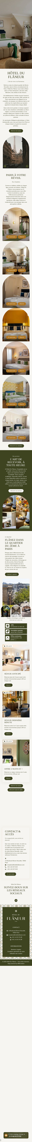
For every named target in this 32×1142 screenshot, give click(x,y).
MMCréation (21, 963)
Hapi (9, 963)
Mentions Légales (16, 949)
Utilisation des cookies (16, 953)
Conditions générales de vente (16, 951)
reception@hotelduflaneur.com (15, 864)
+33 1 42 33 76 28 (12, 867)
